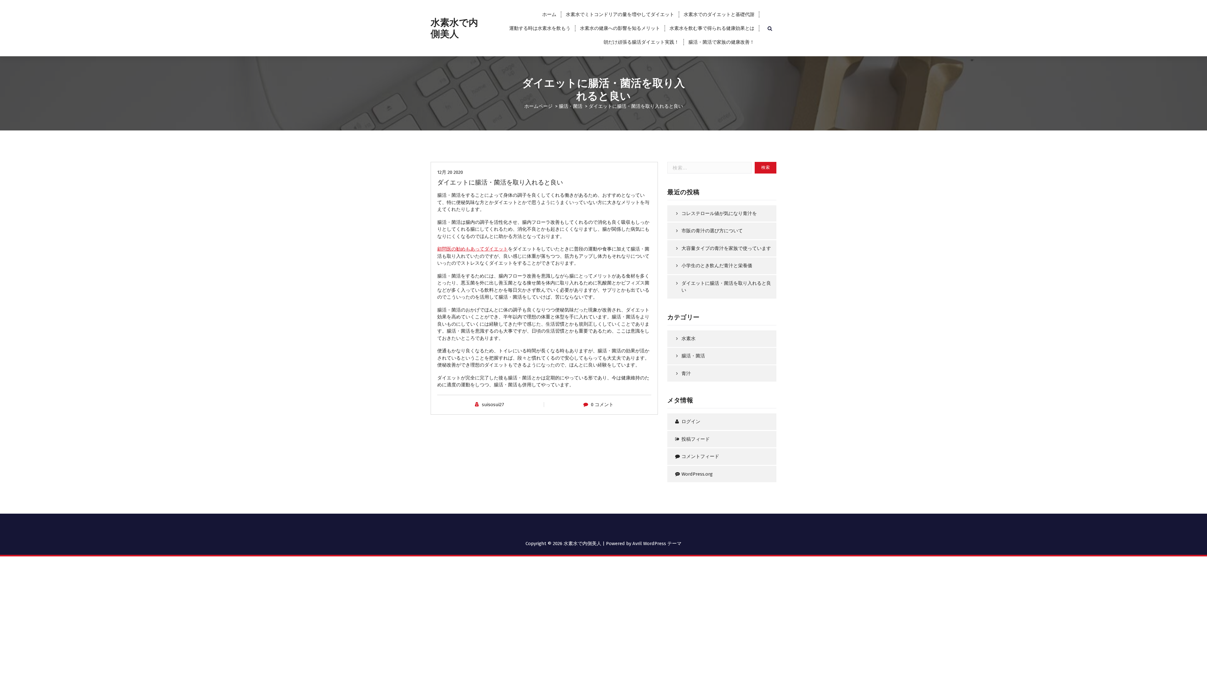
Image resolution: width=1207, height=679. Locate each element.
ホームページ (538, 106)
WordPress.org (697, 474)
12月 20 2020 (450, 172)
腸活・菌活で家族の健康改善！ (721, 42)
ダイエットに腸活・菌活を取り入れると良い (726, 286)
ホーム (549, 14)
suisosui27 (493, 404)
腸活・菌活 (570, 106)
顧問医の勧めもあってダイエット (472, 249)
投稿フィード (695, 439)
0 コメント (602, 404)
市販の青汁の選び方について (712, 231)
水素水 (688, 338)
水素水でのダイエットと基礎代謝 (719, 14)
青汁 (686, 373)
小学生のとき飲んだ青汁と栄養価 (716, 265)
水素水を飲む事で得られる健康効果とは (712, 28)
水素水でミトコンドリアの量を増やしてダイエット (620, 14)
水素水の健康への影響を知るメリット (620, 28)
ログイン (690, 421)
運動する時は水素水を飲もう (539, 28)
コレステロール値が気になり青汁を (719, 213)
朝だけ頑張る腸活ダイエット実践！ (641, 42)
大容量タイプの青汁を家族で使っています (726, 248)
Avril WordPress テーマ (656, 543)
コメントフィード (700, 456)
